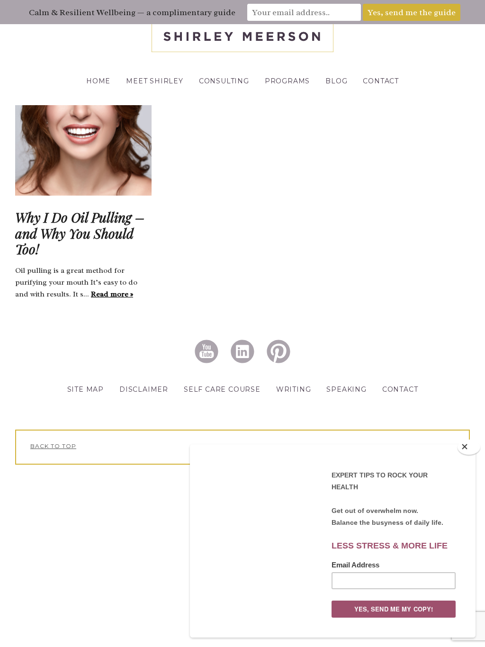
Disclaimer (143, 389)
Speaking (346, 389)
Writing (293, 389)
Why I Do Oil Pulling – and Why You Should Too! (79, 233)
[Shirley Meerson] (242, 49)
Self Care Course (222, 389)
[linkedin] (242, 350)
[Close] (469, 447)
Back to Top (53, 445)
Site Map (85, 389)
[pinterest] (278, 350)
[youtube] (206, 350)
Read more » (112, 294)
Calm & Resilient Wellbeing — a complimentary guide (132, 12)
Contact (400, 389)
